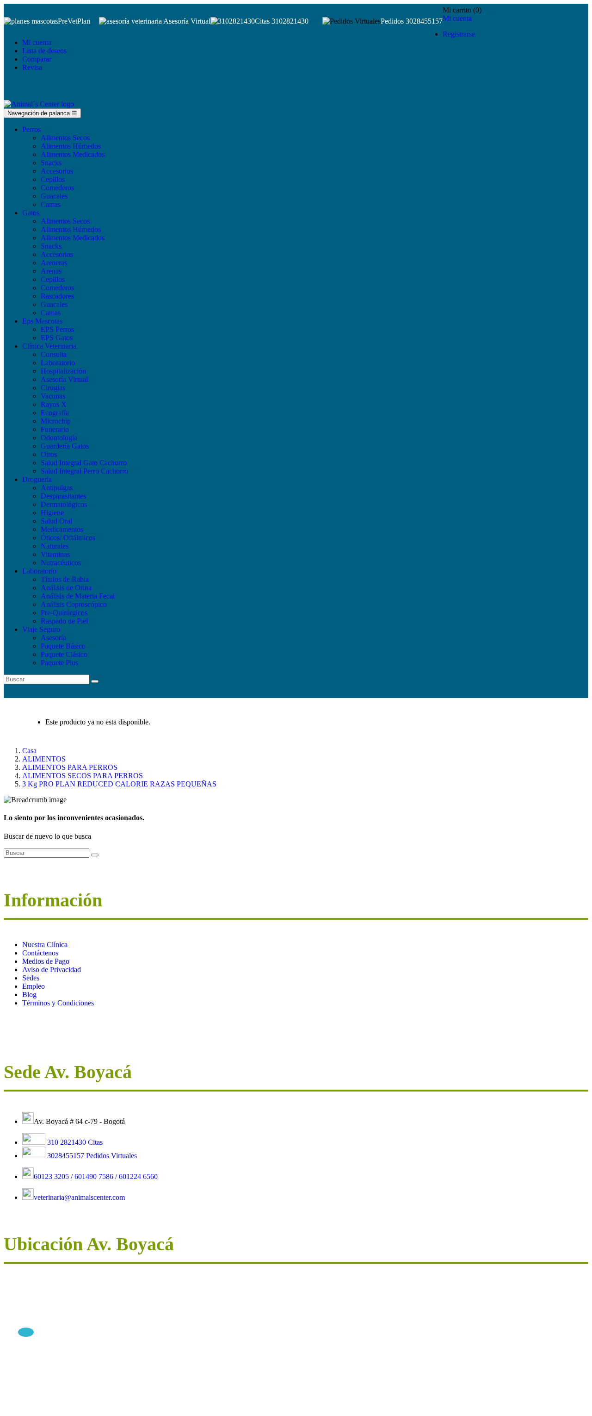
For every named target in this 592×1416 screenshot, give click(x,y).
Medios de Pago (45, 961)
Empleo (33, 986)
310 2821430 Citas (74, 1142)
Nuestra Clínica (45, 944)
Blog (29, 994)
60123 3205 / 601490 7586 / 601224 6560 (96, 1176)
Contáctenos (40, 953)
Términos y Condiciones (58, 1003)
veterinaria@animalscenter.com (79, 1197)
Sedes (30, 978)
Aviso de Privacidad (51, 969)
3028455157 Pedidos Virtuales (92, 1156)
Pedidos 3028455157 (412, 21)
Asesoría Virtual (186, 21)
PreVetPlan (74, 21)
